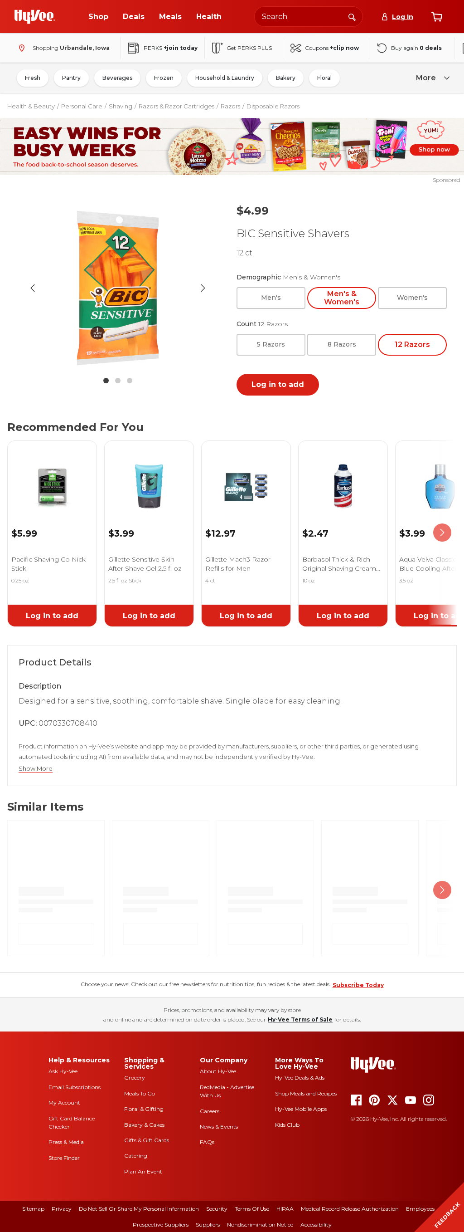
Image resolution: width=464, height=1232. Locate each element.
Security (216, 1208)
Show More (36, 768)
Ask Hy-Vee (62, 1071)
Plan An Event (143, 1171)
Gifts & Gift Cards (146, 1140)
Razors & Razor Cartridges (176, 106)
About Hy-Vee (218, 1071)
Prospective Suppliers (160, 1224)
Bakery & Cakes (144, 1124)
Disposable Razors (273, 106)
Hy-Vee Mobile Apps (301, 1108)
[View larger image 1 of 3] (118, 288)
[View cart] (437, 17)
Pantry (71, 77)
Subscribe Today (358, 985)
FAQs (207, 1142)
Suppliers (208, 1224)
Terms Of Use (252, 1208)
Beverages (117, 77)
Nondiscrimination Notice (260, 1224)
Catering (135, 1155)
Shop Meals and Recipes (306, 1093)
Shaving (120, 106)
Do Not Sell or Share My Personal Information (139, 1208)
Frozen (164, 77)
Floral (324, 77)
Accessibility (316, 1224)
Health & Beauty (31, 106)
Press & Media (66, 1142)
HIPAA (285, 1208)
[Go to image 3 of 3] (129, 380)
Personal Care (81, 106)
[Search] (352, 16)
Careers (209, 1111)
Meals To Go (139, 1093)
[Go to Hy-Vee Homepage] (34, 17)
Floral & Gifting (144, 1108)
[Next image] (203, 288)
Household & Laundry (224, 77)
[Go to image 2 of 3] (118, 380)
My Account (64, 1102)
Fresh (32, 77)
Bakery (285, 77)
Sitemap (33, 1208)
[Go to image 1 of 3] (106, 380)
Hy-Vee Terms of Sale (300, 1019)
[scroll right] (442, 532)
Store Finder (64, 1157)
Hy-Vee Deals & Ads (299, 1077)
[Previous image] (32, 288)
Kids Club (287, 1124)
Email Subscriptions (74, 1087)
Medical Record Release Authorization (350, 1208)
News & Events (219, 1126)
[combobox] (308, 16)
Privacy (62, 1208)
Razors (230, 106)
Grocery (134, 1077)
